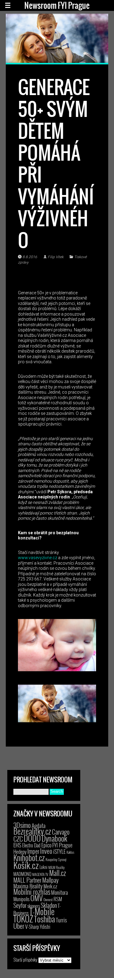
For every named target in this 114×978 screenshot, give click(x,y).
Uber (18, 926)
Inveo (46, 851)
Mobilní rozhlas (31, 891)
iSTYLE (59, 851)
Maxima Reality (28, 886)
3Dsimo (22, 825)
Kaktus (70, 852)
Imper (33, 851)
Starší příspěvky (25, 959)
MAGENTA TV (40, 874)
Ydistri (45, 926)
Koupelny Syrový (56, 859)
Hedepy (19, 851)
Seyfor (19, 905)
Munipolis (21, 899)
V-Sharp (32, 926)
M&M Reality (56, 867)
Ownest (48, 899)
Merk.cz (50, 886)
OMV (36, 898)
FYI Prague (62, 845)
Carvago (61, 831)
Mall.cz (57, 873)
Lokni (43, 867)
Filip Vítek (56, 257)
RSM (58, 899)
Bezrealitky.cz (32, 831)
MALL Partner (27, 879)
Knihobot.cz (29, 857)
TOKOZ (23, 918)
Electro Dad (31, 845)
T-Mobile (41, 911)
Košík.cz (26, 864)
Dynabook (54, 838)
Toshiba (44, 919)
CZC (18, 838)
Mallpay (50, 879)
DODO (32, 838)
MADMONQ (22, 873)
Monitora (59, 892)
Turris (61, 919)
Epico (46, 845)
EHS (17, 844)
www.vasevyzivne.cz (37, 557)
